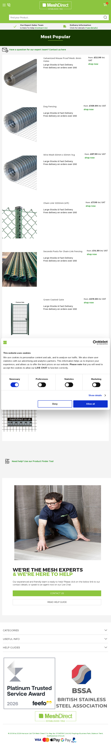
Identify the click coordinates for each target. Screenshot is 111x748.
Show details (95, 395)
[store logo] (55, 5)
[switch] (42, 385)
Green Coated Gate (53, 299)
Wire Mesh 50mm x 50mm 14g (59, 155)
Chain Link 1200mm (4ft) (56, 203)
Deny (55, 404)
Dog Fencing (50, 106)
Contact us (57, 593)
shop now (93, 64)
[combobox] (59, 17)
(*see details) (41, 28)
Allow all (90, 404)
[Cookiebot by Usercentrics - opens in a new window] (95, 342)
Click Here (93, 28)
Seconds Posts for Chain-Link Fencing (62, 251)
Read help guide (57, 602)
